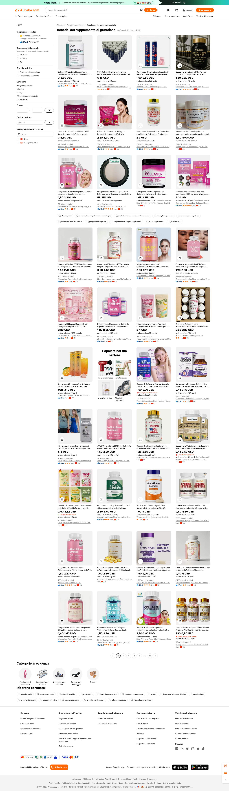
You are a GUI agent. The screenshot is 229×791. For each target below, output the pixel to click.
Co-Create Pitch (27, 724)
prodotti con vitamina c (95, 700)
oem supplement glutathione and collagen (95, 216)
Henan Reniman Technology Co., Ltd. (151, 87)
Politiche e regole (66, 746)
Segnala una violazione (145, 744)
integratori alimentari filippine (174, 694)
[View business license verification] (138, 787)
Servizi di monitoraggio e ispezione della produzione (75, 740)
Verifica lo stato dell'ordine (186, 729)
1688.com (87, 779)
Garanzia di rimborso (67, 724)
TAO (135, 779)
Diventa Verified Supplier (185, 734)
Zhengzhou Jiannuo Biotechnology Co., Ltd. (114, 339)
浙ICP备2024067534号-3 (182, 787)
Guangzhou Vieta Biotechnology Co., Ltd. (75, 83)
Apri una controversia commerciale (150, 729)
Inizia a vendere (181, 724)
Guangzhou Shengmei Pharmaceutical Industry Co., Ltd (75, 335)
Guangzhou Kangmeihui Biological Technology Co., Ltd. (193, 203)
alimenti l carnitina (68, 694)
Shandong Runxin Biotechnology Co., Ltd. (153, 276)
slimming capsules (119, 700)
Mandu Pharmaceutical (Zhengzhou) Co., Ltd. (75, 206)
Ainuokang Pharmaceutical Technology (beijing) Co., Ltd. (114, 579)
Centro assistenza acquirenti (148, 719)
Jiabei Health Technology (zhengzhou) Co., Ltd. (153, 339)
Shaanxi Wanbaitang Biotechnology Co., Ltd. (153, 401)
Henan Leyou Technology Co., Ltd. (190, 335)
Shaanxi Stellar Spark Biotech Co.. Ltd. (191, 459)
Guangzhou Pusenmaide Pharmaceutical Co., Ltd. (153, 457)
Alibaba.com (164, 767)
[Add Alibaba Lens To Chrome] (59, 767)
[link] (225, 765)
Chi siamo (24, 713)
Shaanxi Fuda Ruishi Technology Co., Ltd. (192, 87)
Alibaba (60, 25)
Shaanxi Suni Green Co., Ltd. (69, 582)
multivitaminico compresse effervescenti (133, 216)
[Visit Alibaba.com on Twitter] (187, 748)
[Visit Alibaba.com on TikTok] (203, 748)
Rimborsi (140, 734)
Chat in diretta (142, 724)
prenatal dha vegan (28, 700)
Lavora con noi (26, 734)
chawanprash (66, 216)
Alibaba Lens (33, 767)
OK (49, 110)
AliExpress (76, 779)
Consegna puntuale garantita (71, 729)
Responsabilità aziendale (30, 729)
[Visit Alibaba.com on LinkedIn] (182, 748)
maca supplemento (156, 222)
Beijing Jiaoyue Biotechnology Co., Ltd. (192, 147)
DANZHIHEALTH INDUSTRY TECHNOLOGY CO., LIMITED (153, 147)
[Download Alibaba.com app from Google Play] (200, 767)
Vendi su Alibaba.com (184, 719)
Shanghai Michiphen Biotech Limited (112, 87)
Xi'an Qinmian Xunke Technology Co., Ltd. (153, 203)
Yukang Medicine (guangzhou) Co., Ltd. (152, 517)
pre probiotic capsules (97, 222)
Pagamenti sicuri (66, 719)
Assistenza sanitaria (75, 25)
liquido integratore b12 (108, 694)
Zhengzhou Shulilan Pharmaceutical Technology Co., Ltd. (193, 279)
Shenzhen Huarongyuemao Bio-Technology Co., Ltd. (114, 279)
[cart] (177, 10)
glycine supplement (72, 700)
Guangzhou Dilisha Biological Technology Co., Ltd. (75, 461)
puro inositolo (198, 694)
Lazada (114, 779)
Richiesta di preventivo (107, 724)
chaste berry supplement (134, 694)
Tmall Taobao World (101, 779)
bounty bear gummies (165, 216)
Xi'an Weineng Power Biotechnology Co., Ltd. (114, 147)
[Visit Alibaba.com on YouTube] (198, 748)
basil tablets (87, 694)
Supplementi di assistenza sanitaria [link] (101, 25)
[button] (141, 10)
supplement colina (50, 700)
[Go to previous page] (113, 655)
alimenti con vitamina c (142, 700)
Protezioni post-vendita (68, 734)
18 (150, 656)
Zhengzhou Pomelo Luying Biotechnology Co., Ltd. (75, 279)
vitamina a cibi (26, 694)
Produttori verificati (106, 719)
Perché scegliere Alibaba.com (32, 719)
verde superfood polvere (190, 216)
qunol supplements (47, 694)
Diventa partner (181, 739)
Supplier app (118, 767)
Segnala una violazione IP (146, 739)
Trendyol (142, 779)
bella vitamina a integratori (71, 222)
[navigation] (35, 340)
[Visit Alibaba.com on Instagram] (192, 748)
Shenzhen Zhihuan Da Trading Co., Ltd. (73, 395)
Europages (153, 779)
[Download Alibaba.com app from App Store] (180, 767)
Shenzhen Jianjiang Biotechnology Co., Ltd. (193, 521)
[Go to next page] (155, 655)
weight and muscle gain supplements (127, 222)
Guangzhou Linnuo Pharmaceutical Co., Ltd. (114, 517)
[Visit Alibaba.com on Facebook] (176, 748)
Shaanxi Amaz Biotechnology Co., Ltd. (73, 147)
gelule (153, 694)
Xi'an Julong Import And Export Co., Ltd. (113, 461)
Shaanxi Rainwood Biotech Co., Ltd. (111, 206)
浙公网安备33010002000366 (157, 787)
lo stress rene (176, 222)
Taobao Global (125, 779)
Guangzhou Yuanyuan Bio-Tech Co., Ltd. (74, 523)
